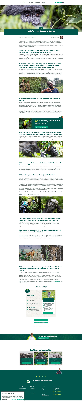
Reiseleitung (32, 389)
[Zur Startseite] (21, 2)
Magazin (43, 389)
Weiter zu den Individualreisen (40, 319)
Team (19, 389)
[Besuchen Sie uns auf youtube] (42, 376)
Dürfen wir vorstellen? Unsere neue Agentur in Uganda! (55, 360)
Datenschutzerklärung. (19, 397)
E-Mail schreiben (58, 394)
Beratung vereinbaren (42, 338)
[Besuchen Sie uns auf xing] (45, 376)
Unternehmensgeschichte (22, 388)
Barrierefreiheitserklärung (45, 395)
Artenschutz (44, 2)
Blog (42, 388)
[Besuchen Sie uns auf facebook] (36, 376)
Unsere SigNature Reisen (40, 127)
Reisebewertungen (32, 388)
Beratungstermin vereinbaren (46, 390)
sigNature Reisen (37, 2)
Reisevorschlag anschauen (47, 312)
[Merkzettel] (55, 2)
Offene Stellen (21, 390)
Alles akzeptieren (20, 399)
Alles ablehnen (13, 399)
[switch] (53, 296)
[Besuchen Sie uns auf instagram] (39, 376)
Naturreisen (31, 2)
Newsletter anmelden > (37, 381)
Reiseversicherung (32, 393)
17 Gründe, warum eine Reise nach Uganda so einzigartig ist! (26, 360)
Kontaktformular (44, 393)
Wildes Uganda (57, 281)
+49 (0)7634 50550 (58, 391)
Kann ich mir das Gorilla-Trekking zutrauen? (41, 360)
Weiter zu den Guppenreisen (40, 322)
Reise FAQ (31, 390)
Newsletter (43, 394)
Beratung (60, 2)
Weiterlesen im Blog (26, 362)
